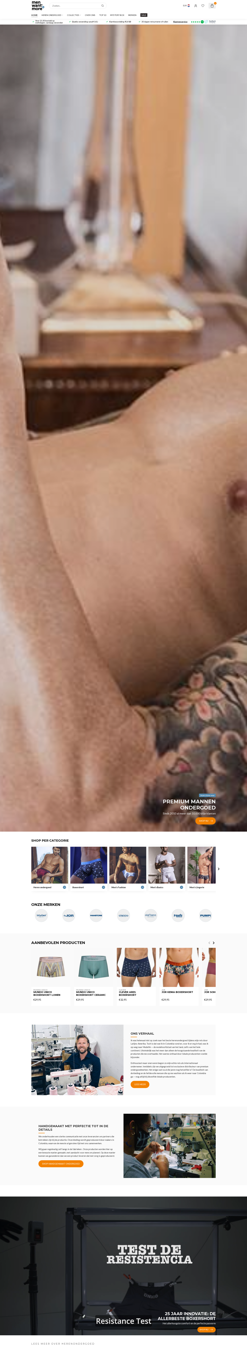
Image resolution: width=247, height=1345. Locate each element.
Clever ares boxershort (127, 993)
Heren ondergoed (51, 15)
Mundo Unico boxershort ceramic (91, 993)
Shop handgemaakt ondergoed (61, 1163)
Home (34, 15)
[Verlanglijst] (202, 6)
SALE (144, 15)
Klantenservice (180, 21)
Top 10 (102, 15)
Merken (132, 15)
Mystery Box (117, 15)
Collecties (73, 15)
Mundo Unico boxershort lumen (46, 993)
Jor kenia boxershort (177, 992)
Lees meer (140, 1084)
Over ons (90, 15)
